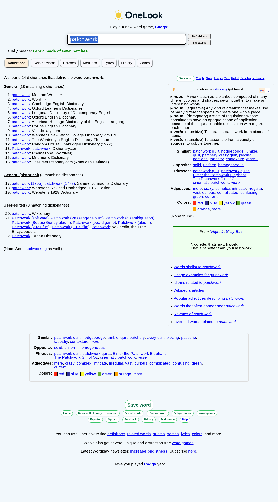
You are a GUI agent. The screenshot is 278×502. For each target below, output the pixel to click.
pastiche (200, 159)
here (192, 451)
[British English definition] (267, 90)
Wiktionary (221, 89)
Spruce (112, 419)
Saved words (133, 413)
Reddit (235, 78)
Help (185, 419)
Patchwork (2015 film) (71, 227)
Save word (185, 78)
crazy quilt (228, 155)
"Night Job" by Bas (226, 231)
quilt (196, 155)
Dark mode (168, 419)
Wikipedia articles (189, 290)
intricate (239, 188)
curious (208, 192)
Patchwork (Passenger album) (77, 218)
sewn (67, 51)
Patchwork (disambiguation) (130, 218)
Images (218, 78)
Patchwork (21, 148)
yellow (229, 203)
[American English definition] (262, 90)
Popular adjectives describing (209, 298)
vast (196, 192)
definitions (116, 434)
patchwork (21, 95)
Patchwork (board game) (94, 222)
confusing (248, 192)
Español (95, 419)
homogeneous (231, 165)
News (209, 78)
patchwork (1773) (59, 183)
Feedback (131, 419)
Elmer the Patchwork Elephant (219, 175)
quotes (159, 434)
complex (222, 188)
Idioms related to (198, 282)
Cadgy (161, 27)
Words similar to (197, 267)
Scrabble (245, 78)
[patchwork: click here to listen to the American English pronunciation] (173, 91)
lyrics (185, 434)
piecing (245, 155)
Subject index (182, 413)
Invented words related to (205, 322)
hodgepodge (232, 151)
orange (203, 209)
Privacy (148, 419)
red (200, 203)
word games (183, 443)
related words (139, 434)
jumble (251, 151)
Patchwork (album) (134, 222)
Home (67, 413)
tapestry (217, 159)
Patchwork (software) (30, 218)
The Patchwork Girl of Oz (215, 179)
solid (197, 165)
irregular (255, 188)
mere (197, 188)
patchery (209, 155)
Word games (207, 413)
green (198, 196)
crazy (208, 188)
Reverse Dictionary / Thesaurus (97, 413)
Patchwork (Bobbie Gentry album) (41, 222)
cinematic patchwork (211, 182)
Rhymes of (193, 314)
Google (200, 78)
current (211, 196)
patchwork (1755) (27, 183)
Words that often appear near (209, 306)
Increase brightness (148, 451)
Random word (157, 413)
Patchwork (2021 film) (31, 227)
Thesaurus (199, 42)
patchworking (35, 249)
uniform (209, 165)
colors (197, 434)
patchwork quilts (235, 171)
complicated (227, 192)
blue (213, 203)
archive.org (258, 78)
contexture (235, 159)
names (173, 434)
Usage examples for (201, 275)
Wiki (227, 78)
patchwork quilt (206, 151)
